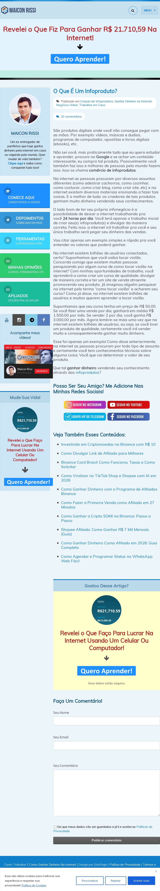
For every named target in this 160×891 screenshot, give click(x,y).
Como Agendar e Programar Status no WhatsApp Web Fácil (107, 558)
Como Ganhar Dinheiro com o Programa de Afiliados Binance (109, 491)
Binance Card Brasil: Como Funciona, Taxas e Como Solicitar (108, 464)
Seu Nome (61, 712)
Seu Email (60, 737)
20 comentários (71, 116)
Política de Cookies (34, 885)
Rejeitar (116, 880)
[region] (80, 879)
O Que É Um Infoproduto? (85, 91)
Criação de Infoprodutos (96, 101)
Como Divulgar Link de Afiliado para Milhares (102, 453)
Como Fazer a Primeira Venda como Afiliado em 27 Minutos (107, 504)
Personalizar (90, 880)
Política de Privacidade (124, 864)
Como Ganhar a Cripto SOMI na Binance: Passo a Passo (106, 518)
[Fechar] (156, 871)
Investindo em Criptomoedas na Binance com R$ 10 (108, 444)
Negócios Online (67, 105)
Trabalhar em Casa (92, 105)
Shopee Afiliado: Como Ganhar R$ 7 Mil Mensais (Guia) (105, 531)
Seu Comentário (65, 765)
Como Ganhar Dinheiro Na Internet (52, 864)
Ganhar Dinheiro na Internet (133, 101)
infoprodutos (87, 372)
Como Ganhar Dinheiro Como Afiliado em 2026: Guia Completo (109, 545)
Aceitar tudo (141, 880)
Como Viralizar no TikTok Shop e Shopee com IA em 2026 (108, 478)
